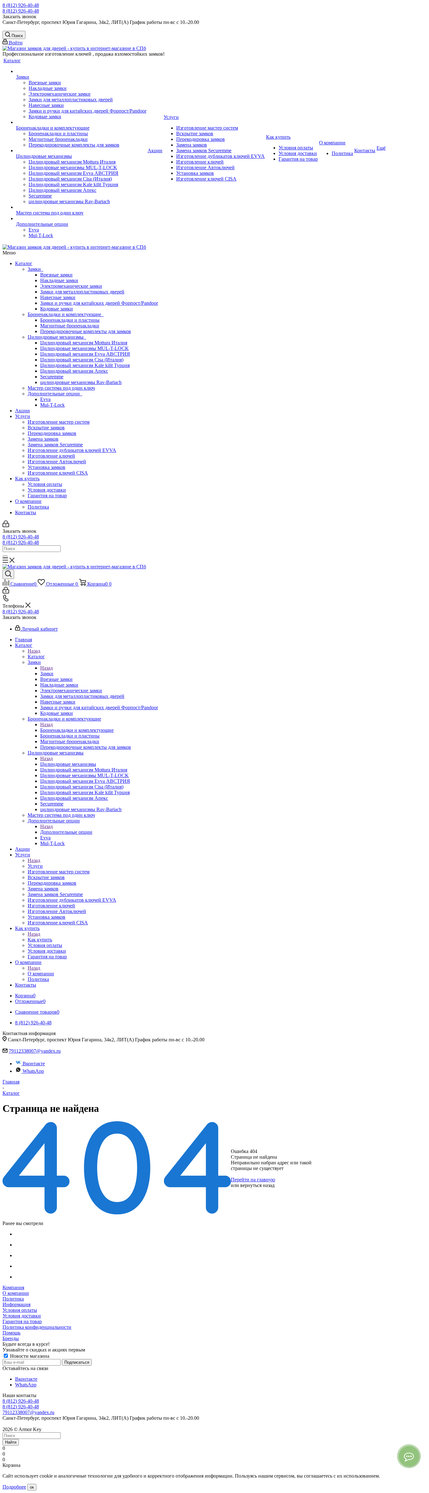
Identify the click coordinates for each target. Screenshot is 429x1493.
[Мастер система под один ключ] (81, 207)
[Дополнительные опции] (81, 218)
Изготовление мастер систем (59, 422)
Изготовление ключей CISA (58, 473)
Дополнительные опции (55, 393)
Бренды (11, 1338)
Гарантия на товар (47, 495)
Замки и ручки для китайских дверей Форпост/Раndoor (99, 303)
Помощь (11, 1332)
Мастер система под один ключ (61, 388)
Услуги (22, 416)
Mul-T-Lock (52, 405)
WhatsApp (33, 1071)
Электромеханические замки (71, 286)
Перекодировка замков (52, 433)
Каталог (23, 263)
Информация (16, 1304)
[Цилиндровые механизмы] (81, 150)
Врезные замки (56, 274)
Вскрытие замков (46, 427)
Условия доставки (47, 490)
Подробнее (14, 1487)
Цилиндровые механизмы (57, 337)
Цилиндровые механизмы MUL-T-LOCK (84, 348)
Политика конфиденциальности (37, 1327)
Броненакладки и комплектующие (66, 314)
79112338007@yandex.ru (35, 1051)
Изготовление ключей (51, 456)
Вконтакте (34, 1063)
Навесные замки (57, 297)
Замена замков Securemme (55, 444)
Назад (34, 651)
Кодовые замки (56, 308)
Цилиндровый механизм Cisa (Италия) (81, 359)
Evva (45, 399)
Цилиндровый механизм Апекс (74, 371)
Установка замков (46, 467)
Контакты (25, 512)
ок (32, 1487)
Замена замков (43, 439)
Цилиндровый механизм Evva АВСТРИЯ (85, 354)
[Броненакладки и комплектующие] (81, 122)
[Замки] (81, 71)
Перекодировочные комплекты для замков (85, 331)
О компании (28, 501)
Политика (38, 507)
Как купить (27, 478)
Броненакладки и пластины (70, 320)
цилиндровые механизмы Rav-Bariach (81, 382)
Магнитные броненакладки (69, 325)
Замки (35, 269)
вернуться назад (257, 1185)
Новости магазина (29, 1356)
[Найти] (5, 556)
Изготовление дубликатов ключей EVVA (72, 450)
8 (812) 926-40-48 (21, 5)
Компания (13, 1287)
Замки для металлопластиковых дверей (82, 291)
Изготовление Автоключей (57, 461)
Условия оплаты (45, 484)
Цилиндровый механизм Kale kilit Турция (85, 365)
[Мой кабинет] (6, 525)
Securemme (51, 376)
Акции (22, 410)
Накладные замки (59, 280)
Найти (10, 1442)
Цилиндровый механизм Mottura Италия (83, 342)
